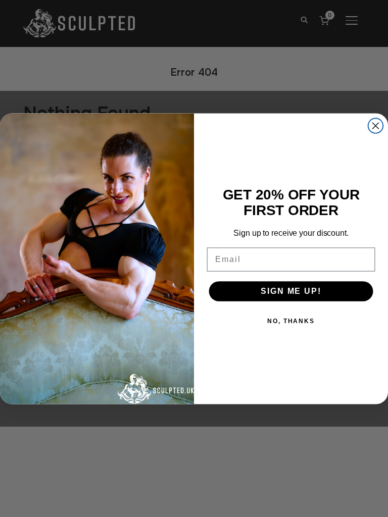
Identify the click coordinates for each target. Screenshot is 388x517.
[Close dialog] (375, 125)
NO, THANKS (291, 320)
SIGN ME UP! (291, 290)
